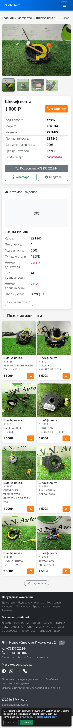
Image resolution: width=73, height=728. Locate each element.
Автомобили (25, 657)
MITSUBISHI (33, 622)
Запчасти (25, 18)
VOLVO (51, 626)
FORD (29, 626)
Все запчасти (17, 302)
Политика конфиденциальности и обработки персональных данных (30, 681)
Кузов (56, 606)
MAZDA (39, 626)
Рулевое (7, 610)
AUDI (61, 626)
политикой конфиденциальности (40, 716)
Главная (8, 18)
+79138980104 (16, 653)
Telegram (55, 177)
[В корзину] (30, 376)
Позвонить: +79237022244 (39, 168)
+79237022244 (16, 648)
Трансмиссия (41, 606)
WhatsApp (22, 177)
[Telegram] (4, 671)
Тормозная (54, 602)
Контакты (42, 657)
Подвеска (24, 602)
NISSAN (6, 622)
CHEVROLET (29, 630)
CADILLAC (17, 626)
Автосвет (8, 606)
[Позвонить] (25, 671)
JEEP (57, 630)
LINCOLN (45, 630)
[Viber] (18, 671)
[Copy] (62, 643)
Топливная (23, 606)
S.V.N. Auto (12, 5)
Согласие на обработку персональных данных (31, 687)
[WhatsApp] (11, 671)
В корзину (58, 109)
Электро (38, 602)
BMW (5, 626)
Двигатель (8, 602)
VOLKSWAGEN (10, 630)
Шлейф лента (45, 18)
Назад (65, 17)
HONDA (60, 622)
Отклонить (11, 722)
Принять (26, 722)
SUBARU (48, 622)
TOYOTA (19, 622)
